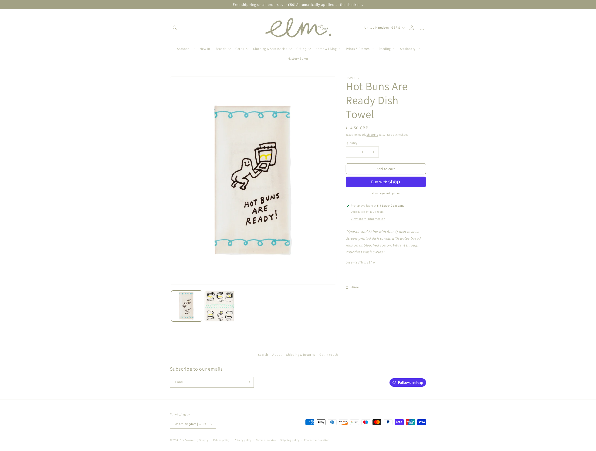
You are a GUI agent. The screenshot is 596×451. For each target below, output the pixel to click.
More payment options (386, 193)
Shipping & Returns (300, 354)
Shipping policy (290, 440)
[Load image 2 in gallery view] (219, 305)
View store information (368, 219)
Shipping (372, 134)
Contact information (316, 440)
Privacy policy (243, 440)
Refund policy (221, 440)
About (277, 354)
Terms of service (266, 440)
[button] (175, 28)
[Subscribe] (248, 382)
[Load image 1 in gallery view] (186, 305)
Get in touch (328, 354)
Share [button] (354, 287)
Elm (181, 440)
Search (263, 354)
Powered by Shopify (197, 440)
